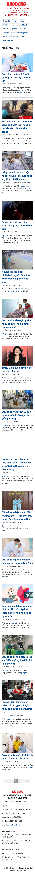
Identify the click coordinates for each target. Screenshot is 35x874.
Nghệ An (5, 236)
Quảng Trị (5, 476)
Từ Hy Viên (7, 380)
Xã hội (15, 21)
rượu (23, 186)
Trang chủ (6, 21)
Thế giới (15, 36)
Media (22, 21)
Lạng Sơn (5, 670)
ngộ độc (27, 188)
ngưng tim (11, 291)
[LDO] (17, 62)
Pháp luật (25, 25)
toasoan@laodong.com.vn (15, 825)
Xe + (22, 36)
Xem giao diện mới (9, 40)
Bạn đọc (14, 29)
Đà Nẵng (17, 289)
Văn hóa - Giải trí (9, 33)
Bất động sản (22, 33)
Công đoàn (23, 29)
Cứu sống (5, 425)
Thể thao (6, 25)
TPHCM (21, 92)
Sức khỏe (6, 36)
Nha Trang (26, 141)
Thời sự (5, 29)
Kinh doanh (16, 25)
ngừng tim (18, 478)
